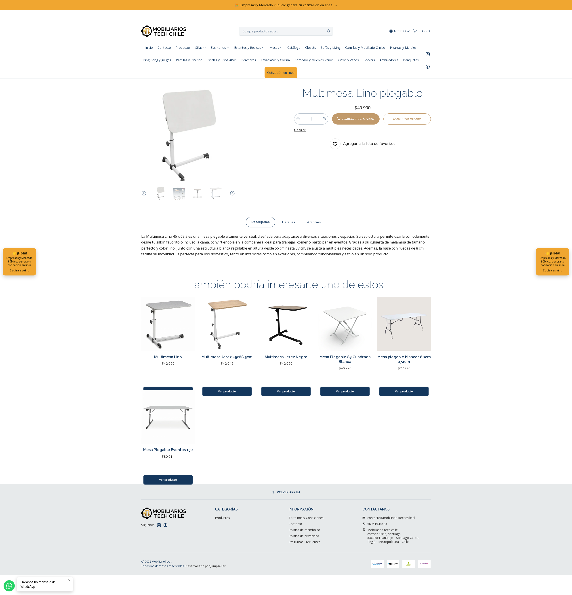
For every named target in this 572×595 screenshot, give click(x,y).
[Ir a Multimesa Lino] (168, 324)
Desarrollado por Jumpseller (205, 566)
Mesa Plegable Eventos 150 (168, 449)
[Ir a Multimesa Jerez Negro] (286, 324)
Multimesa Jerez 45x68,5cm (227, 357)
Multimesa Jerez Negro (286, 357)
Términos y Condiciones (306, 518)
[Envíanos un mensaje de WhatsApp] (9, 585)
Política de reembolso (304, 530)
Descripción (260, 222)
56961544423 (377, 524)
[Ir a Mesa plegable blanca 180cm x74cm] (404, 324)
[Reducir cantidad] (298, 119)
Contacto (295, 524)
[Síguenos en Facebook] (427, 66)
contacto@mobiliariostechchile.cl (391, 518)
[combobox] (286, 31)
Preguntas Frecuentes (304, 542)
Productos (222, 518)
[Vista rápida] (186, 324)
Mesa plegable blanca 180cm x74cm (404, 359)
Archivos (314, 222)
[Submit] (328, 31)
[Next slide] (231, 193)
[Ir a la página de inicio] (163, 31)
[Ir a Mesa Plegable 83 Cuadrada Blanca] (345, 324)
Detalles (288, 222)
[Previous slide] (144, 193)
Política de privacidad (304, 536)
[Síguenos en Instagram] (427, 53)
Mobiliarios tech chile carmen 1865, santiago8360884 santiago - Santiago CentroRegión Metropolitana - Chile (393, 536)
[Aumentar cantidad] (324, 119)
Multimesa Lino (168, 357)
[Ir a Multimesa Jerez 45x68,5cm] (227, 324)
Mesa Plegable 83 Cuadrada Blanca (345, 359)
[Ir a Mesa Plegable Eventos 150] (168, 417)
